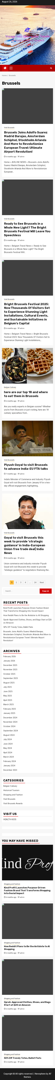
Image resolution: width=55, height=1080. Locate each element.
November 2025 (10, 669)
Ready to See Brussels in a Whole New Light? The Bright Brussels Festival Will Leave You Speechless (27, 229)
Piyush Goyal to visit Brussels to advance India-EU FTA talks (26, 467)
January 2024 (9, 765)
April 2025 (7, 700)
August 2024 (8, 735)
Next (42, 582)
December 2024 (10, 717)
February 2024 (9, 761)
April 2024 (7, 752)
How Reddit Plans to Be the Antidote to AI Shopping (26, 615)
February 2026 (9, 656)
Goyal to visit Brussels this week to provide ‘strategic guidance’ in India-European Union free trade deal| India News (24, 545)
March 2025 (8, 704)
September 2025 (10, 678)
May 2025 (7, 696)
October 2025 (9, 674)
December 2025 (10, 665)
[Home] (5, 68)
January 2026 (9, 661)
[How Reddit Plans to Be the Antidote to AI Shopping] (27, 921)
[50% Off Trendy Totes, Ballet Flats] (27, 1033)
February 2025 (9, 709)
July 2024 (7, 739)
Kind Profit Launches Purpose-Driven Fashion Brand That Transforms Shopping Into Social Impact (27, 890)
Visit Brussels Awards (13, 803)
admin (22, 157)
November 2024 (10, 722)
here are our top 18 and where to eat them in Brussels (26, 394)
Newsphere (40, 1073)
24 (35, 582)
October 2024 (9, 726)
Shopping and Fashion (13, 795)
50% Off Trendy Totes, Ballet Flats (18, 627)
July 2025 (7, 687)
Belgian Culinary (10, 387)
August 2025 (8, 682)
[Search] (51, 68)
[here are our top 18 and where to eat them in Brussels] (27, 366)
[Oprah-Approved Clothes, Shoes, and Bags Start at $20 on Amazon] (27, 977)
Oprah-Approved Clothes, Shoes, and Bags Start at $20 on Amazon (27, 1003)
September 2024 (10, 730)
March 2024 (8, 757)
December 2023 (10, 770)
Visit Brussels (9, 128)
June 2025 (7, 691)
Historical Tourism (11, 790)
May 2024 (7, 748)
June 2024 (7, 744)
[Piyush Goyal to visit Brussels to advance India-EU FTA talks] (27, 438)
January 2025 (9, 713)
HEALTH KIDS (9, 819)
